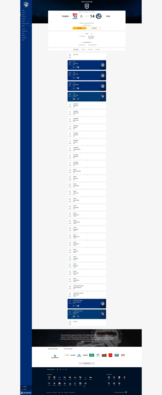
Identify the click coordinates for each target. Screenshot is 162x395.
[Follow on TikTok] (57, 369)
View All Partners (87, 363)
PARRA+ (23, 35)
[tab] (76, 49)
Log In (25, 389)
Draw (23, 14)
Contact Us (66, 392)
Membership (24, 31)
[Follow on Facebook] (60, 369)
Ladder (24, 16)
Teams (23, 19)
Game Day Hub (25, 23)
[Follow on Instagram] (65, 369)
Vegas (23, 39)
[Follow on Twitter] (63, 369)
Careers (59, 392)
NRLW (23, 21)
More (23, 25)
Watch (23, 12)
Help (62, 392)
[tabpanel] (87, 190)
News (23, 10)
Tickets (23, 29)
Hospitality (24, 37)
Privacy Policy (54, 392)
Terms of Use (49, 392)
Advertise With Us (72, 392)
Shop (23, 33)
